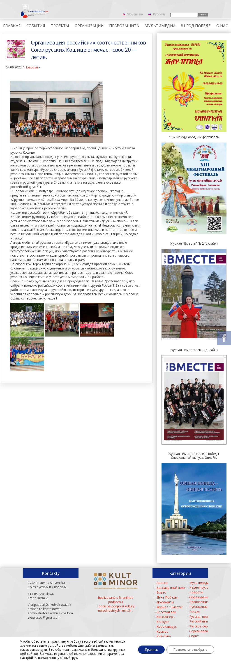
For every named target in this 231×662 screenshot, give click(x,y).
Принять (151, 649)
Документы (165, 602)
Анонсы (162, 582)
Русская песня (200, 616)
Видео (161, 592)
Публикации (198, 607)
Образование (199, 597)
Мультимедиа (199, 582)
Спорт (194, 636)
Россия (194, 611)
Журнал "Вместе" (170, 607)
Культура (164, 636)
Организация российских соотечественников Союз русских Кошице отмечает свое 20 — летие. (88, 50)
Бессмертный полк (171, 587)
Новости (31, 67)
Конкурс (163, 622)
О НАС (222, 25)
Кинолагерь (166, 617)
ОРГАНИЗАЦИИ (89, 25)
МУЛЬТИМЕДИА (160, 25)
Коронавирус (167, 626)
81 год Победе (196, 25)
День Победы (167, 597)
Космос (162, 631)
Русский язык (199, 621)
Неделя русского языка (207, 587)
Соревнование (200, 631)
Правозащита (199, 602)
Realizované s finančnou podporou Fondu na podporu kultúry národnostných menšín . (115, 604)
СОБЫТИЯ (35, 25)
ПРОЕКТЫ (60, 25)
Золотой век (166, 612)
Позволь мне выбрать (190, 649)
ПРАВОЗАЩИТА (124, 25)
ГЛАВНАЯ (12, 25)
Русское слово (200, 626)
